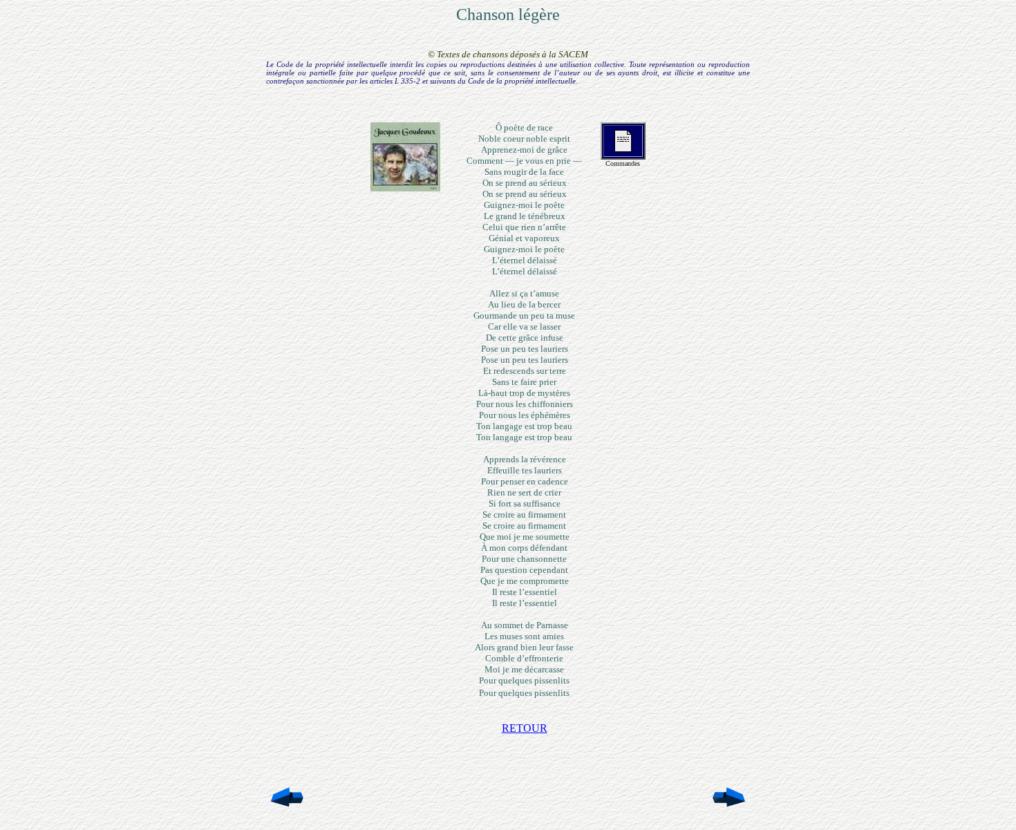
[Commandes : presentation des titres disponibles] (405, 188)
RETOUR (524, 728)
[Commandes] (623, 148)
